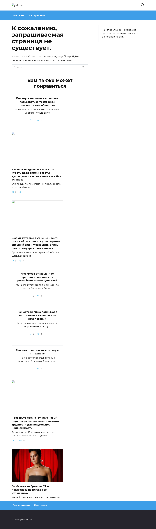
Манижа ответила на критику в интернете (37, 352)
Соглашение (21, 505)
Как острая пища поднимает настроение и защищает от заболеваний (37, 315)
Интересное (36, 15)
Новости (18, 15)
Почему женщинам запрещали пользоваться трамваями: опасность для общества (37, 102)
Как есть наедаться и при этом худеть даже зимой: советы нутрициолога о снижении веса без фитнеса (36, 174)
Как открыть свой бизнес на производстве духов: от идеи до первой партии (120, 33)
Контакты (41, 505)
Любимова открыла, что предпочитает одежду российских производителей (37, 277)
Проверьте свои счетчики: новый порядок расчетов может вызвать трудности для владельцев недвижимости (35, 422)
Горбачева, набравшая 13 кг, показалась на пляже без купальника (31, 490)
